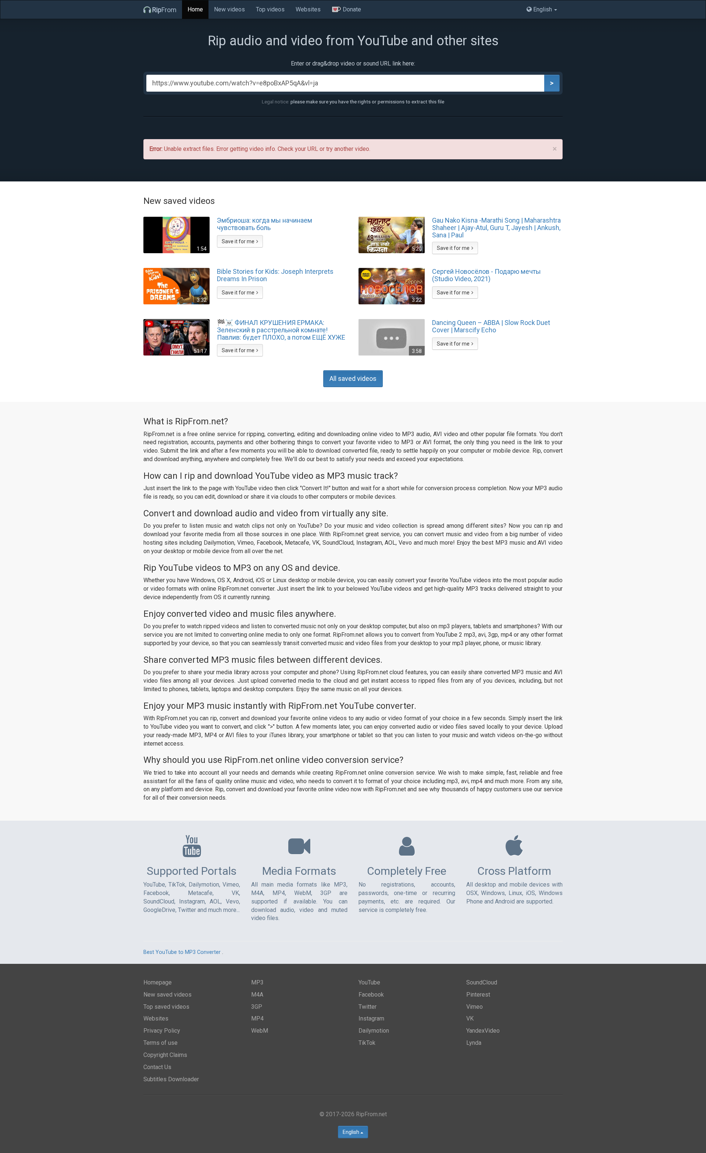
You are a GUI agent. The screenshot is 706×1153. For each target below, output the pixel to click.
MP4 (257, 1018)
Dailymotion (374, 1030)
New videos (229, 9)
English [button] (542, 9)
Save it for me (238, 241)
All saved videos (353, 378)
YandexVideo (483, 1030)
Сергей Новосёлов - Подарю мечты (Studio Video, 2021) (486, 275)
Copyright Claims (165, 1054)
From (164, 10)
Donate (351, 9)
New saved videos (167, 994)
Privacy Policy (161, 1030)
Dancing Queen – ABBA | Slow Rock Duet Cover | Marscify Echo (491, 326)
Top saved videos (166, 1006)
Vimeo (474, 1006)
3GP (256, 1006)
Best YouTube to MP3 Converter (182, 952)
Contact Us (157, 1067)
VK (470, 1018)
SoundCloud (481, 982)
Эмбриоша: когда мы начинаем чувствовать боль (264, 224)
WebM (259, 1030)
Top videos (270, 9)
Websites (308, 9)
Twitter (368, 1006)
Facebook (371, 994)
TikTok (367, 1042)
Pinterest (478, 994)
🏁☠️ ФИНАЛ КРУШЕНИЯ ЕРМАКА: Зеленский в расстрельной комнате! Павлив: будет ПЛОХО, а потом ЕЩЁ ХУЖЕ (281, 329)
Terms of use (160, 1042)
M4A (257, 994)
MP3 (257, 982)
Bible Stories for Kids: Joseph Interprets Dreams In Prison (275, 275)
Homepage (157, 982)
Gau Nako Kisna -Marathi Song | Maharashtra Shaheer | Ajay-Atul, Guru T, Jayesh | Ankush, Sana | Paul (496, 227)
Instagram (371, 1018)
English (351, 1132)
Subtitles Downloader (171, 1079)
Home (195, 9)
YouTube (369, 982)
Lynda (473, 1042)
